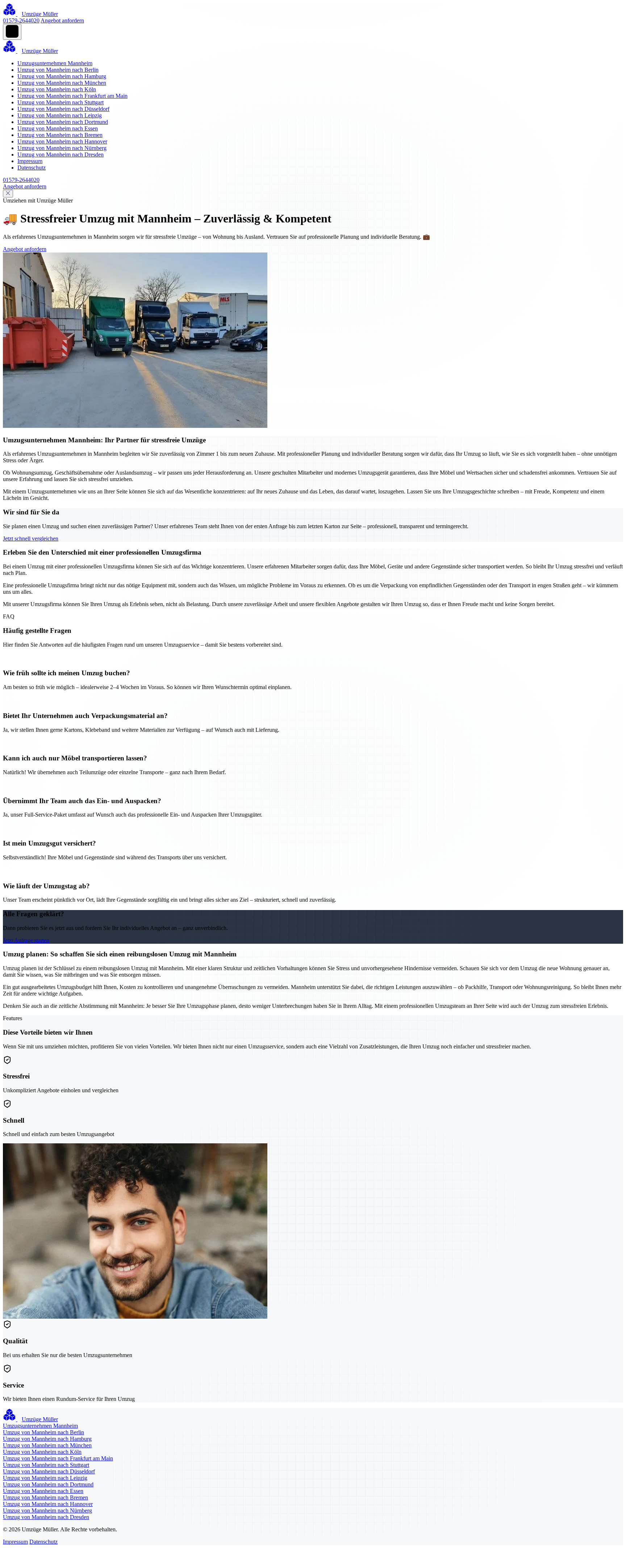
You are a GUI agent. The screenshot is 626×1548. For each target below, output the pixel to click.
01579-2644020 (21, 20)
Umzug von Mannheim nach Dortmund (62, 122)
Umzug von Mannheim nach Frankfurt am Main (72, 96)
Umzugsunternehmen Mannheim (54, 63)
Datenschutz (31, 167)
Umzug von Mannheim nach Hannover (62, 141)
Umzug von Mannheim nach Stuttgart (60, 102)
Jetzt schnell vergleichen (30, 538)
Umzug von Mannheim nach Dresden (60, 154)
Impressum (29, 161)
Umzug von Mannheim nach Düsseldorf (63, 109)
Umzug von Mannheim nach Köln (56, 89)
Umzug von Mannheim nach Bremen (60, 135)
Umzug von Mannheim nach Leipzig (59, 115)
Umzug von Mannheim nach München (61, 83)
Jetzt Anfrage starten (26, 940)
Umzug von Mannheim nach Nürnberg (62, 148)
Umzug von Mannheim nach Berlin (58, 70)
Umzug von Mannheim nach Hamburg (61, 76)
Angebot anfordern (62, 20)
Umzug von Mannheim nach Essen (57, 128)
